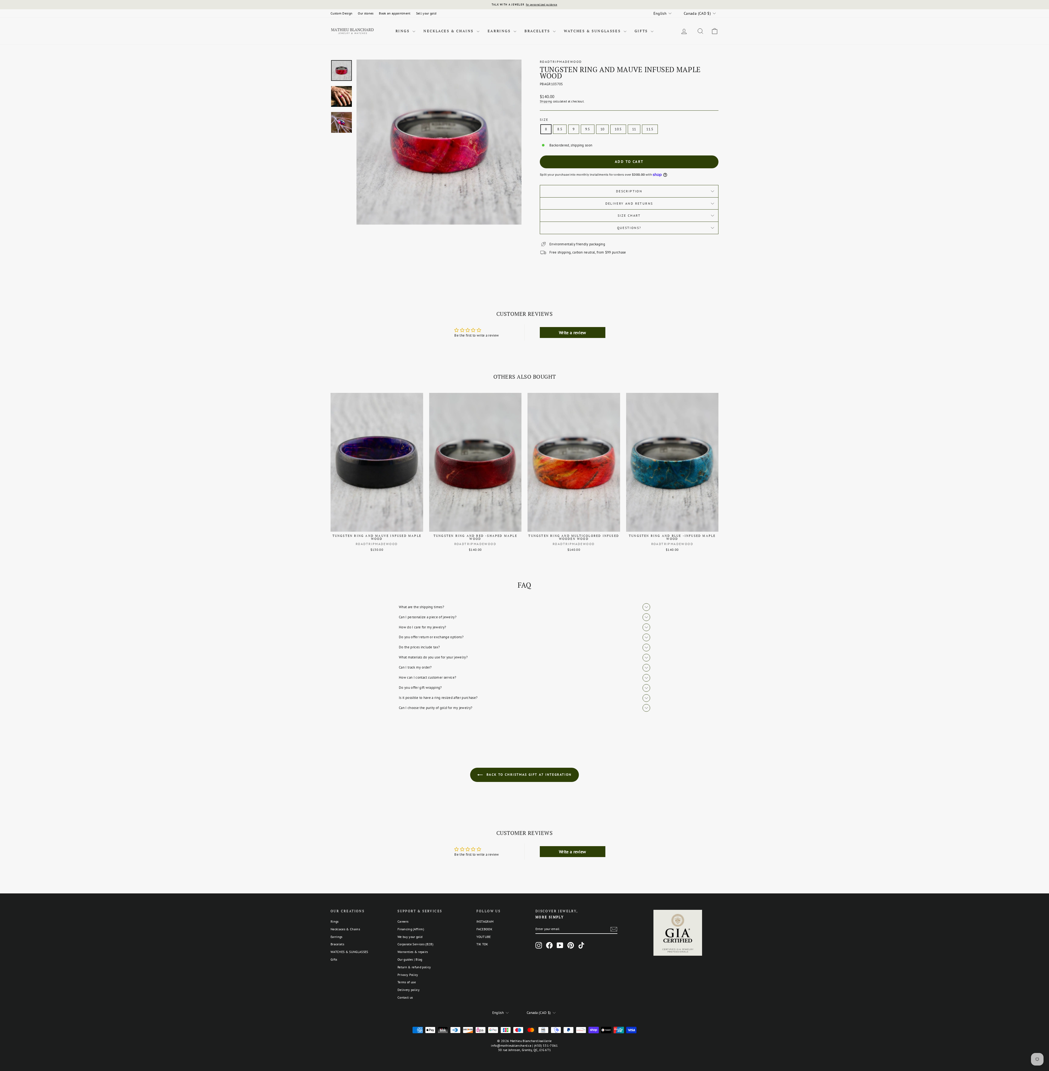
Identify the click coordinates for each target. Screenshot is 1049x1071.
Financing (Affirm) (410, 929)
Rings (403, 30)
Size (544, 119)
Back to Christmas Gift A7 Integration (528, 774)
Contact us (405, 997)
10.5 (618, 129)
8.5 (559, 129)
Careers (402, 921)
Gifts (642, 30)
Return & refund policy (414, 967)
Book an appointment (394, 13)
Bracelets (538, 30)
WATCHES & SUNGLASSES (593, 30)
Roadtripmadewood (561, 62)
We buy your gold (409, 937)
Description (629, 191)
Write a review (572, 332)
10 (602, 129)
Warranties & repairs (412, 952)
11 (634, 129)
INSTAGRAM (485, 921)
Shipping (546, 101)
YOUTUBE (483, 937)
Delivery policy (408, 990)
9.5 (587, 129)
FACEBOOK (484, 929)
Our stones (365, 13)
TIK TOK (482, 944)
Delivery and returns (629, 203)
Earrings (500, 30)
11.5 (649, 129)
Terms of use (406, 982)
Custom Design (341, 13)
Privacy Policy (407, 975)
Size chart (629, 215)
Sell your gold (426, 13)
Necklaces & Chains (449, 30)
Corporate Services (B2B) (415, 944)
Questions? (629, 228)
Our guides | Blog (409, 959)
